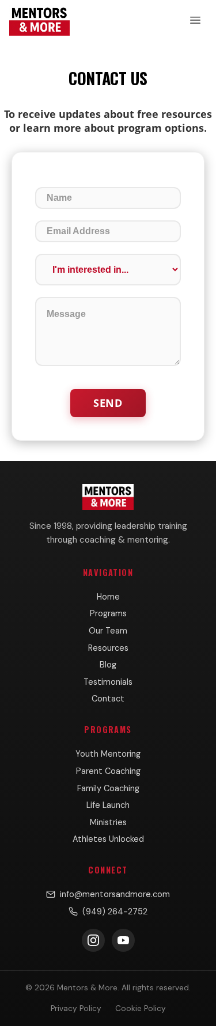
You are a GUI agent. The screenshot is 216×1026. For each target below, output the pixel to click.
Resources (108, 648)
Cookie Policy (140, 1008)
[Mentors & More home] (39, 20)
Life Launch (108, 805)
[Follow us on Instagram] (93, 940)
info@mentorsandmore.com (115, 894)
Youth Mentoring (108, 754)
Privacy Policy (76, 1008)
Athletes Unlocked (108, 839)
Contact (108, 698)
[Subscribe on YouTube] (123, 940)
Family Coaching (108, 788)
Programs (108, 613)
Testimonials (108, 682)
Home (108, 597)
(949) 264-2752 (114, 911)
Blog (108, 664)
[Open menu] (195, 20)
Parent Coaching (108, 771)
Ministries (108, 822)
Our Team (108, 630)
